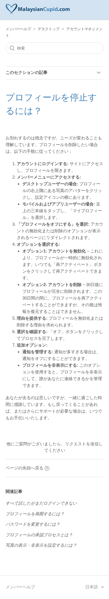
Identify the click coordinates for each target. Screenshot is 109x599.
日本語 (92, 586)
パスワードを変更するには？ (33, 524)
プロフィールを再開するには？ (35, 513)
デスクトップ (49, 29)
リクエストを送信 (82, 443)
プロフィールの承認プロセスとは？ (39, 534)
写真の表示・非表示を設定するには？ (41, 545)
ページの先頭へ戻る (24, 467)
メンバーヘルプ (18, 29)
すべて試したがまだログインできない (41, 503)
